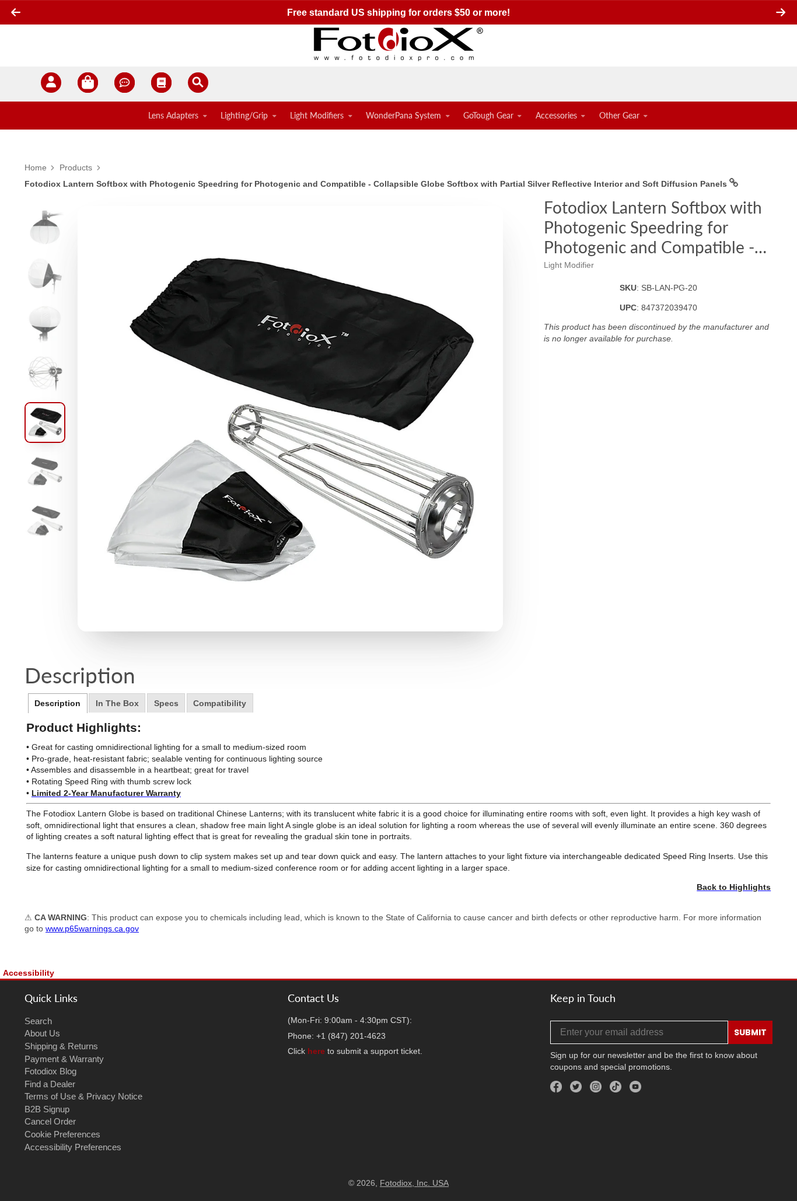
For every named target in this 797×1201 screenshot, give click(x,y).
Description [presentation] (57, 703)
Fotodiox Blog (50, 1071)
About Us (42, 1033)
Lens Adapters (173, 115)
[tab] (58, 703)
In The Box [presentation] (117, 703)
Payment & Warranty (64, 1059)
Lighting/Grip (244, 115)
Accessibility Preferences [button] (73, 1147)
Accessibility (28, 972)
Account (51, 84)
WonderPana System (403, 115)
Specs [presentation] (166, 703)
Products (76, 167)
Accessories (556, 115)
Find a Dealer (50, 1084)
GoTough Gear (488, 115)
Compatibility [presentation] (219, 703)
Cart (88, 84)
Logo (398, 44)
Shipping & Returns (61, 1046)
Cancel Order (50, 1121)
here (316, 1051)
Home (36, 167)
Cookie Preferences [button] (62, 1134)
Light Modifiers (317, 115)
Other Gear (619, 115)
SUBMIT (750, 1032)
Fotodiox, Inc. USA (414, 1183)
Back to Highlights (734, 887)
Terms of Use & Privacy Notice (83, 1096)
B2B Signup (47, 1109)
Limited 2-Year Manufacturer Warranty (106, 793)
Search (38, 1021)
